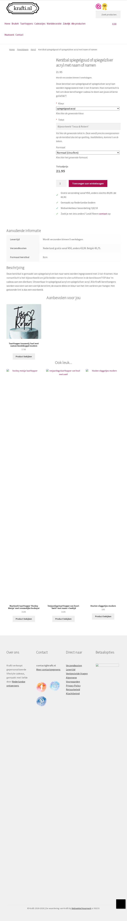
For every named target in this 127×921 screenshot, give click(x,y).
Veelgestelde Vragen (77, 673)
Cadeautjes (39, 23)
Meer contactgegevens (48, 669)
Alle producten (78, 23)
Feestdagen (22, 49)
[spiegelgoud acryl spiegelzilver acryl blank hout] (87, 108)
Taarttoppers (26, 23)
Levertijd (70, 669)
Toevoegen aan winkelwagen (88, 183)
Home (7, 23)
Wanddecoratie (54, 23)
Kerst (33, 49)
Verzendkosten (74, 665)
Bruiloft (15, 23)
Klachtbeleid (73, 693)
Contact (19, 34)
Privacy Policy (73, 685)
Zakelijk (66, 23)
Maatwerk (9, 34)
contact (103, 213)
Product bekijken (24, 356)
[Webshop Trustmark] (101, 6)
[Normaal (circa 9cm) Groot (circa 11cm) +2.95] (87, 152)
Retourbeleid (73, 689)
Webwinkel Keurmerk (81, 908)
